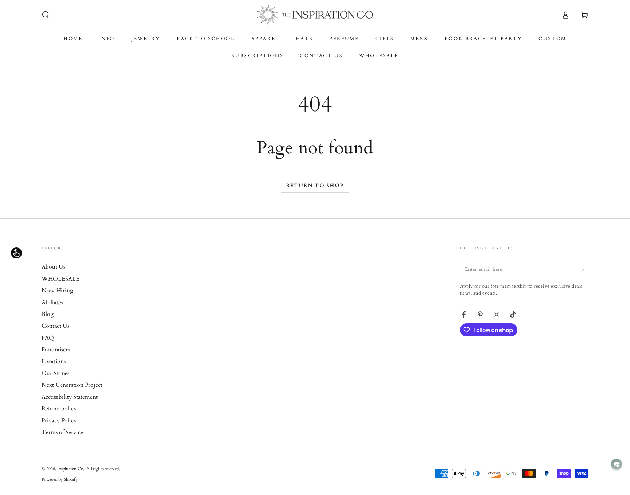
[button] (45, 15)
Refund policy (59, 409)
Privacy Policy (59, 421)
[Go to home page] (315, 15)
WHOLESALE (60, 279)
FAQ (48, 338)
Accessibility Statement (70, 397)
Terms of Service (62, 432)
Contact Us (55, 326)
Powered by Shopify (60, 479)
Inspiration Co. (70, 469)
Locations (54, 362)
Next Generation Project (72, 385)
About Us (53, 267)
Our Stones (55, 373)
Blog (48, 314)
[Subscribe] (584, 269)
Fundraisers (56, 350)
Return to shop (315, 185)
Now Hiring (57, 291)
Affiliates (52, 303)
